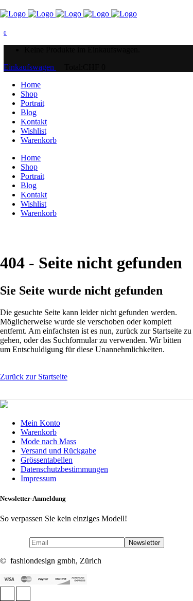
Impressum (38, 478)
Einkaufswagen (30, 67)
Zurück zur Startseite (33, 376)
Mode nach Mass (48, 441)
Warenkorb (39, 432)
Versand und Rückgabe (58, 450)
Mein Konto (40, 422)
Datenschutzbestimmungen (64, 469)
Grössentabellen (47, 460)
